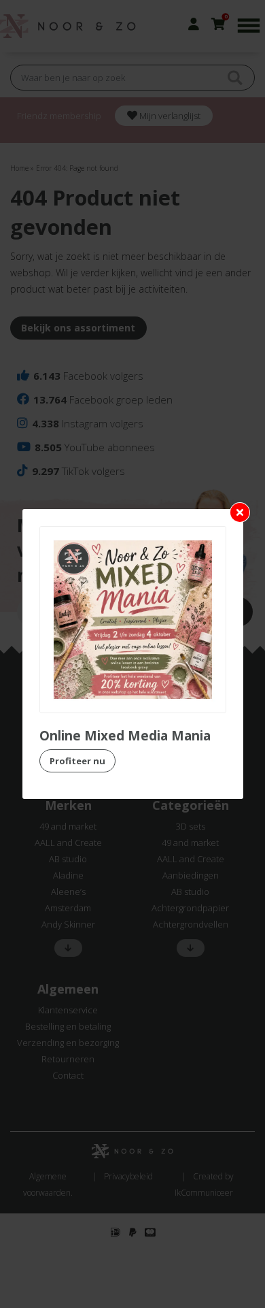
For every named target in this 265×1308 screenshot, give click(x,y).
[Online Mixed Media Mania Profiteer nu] (132, 619)
